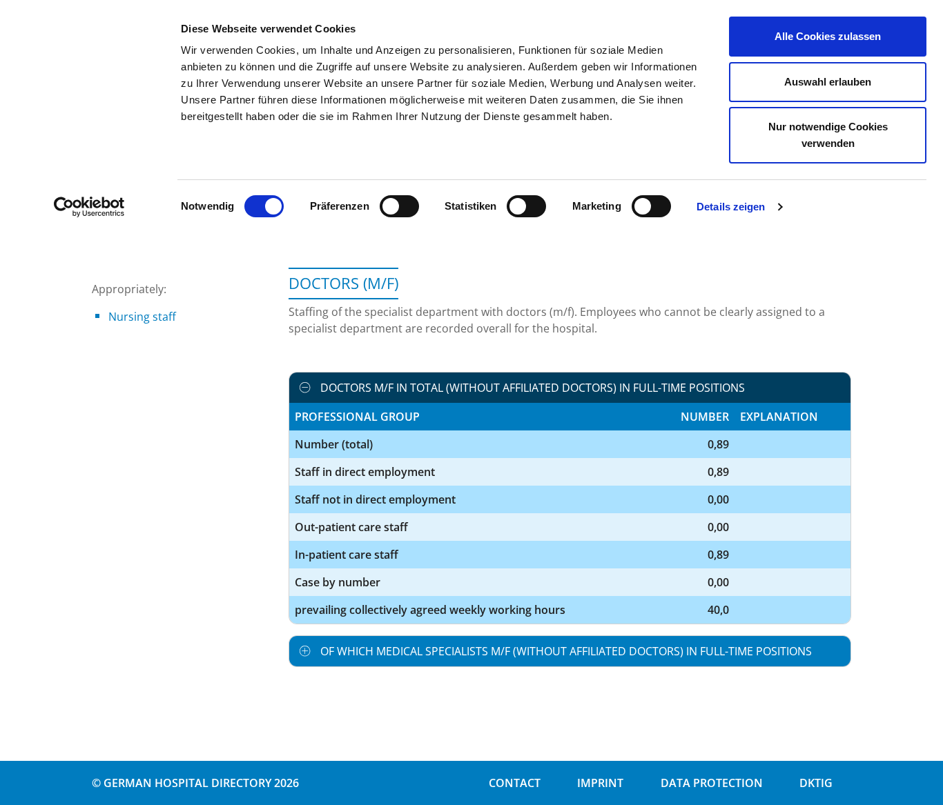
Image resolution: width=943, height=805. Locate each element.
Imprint (600, 782)
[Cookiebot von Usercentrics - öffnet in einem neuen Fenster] (89, 207)
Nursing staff (142, 316)
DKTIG (816, 782)
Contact (515, 782)
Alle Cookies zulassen (828, 36)
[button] (569, 387)
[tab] (569, 387)
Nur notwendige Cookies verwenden (828, 135)
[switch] (399, 206)
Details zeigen (731, 206)
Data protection (712, 782)
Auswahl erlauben (827, 82)
